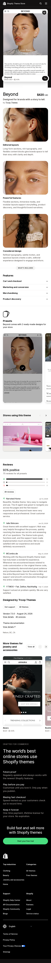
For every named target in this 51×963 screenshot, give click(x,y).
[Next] (46, 415)
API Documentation (11, 905)
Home (5, 884)
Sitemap (6, 952)
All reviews (9, 492)
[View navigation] (46, 3)
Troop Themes (12, 103)
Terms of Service (10, 934)
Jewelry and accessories (13, 880)
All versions (21, 617)
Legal (28, 909)
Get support (10, 607)
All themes (23, 607)
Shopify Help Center (11, 900)
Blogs (5, 914)
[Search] (41, 3)
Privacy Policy (9, 940)
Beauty (6, 875)
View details (8, 617)
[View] (22, 437)
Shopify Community (11, 909)
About (28, 900)
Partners (29, 905)
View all (31, 647)
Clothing (6, 871)
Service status (32, 914)
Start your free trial (25, 841)
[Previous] (40, 415)
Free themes (31, 875)
